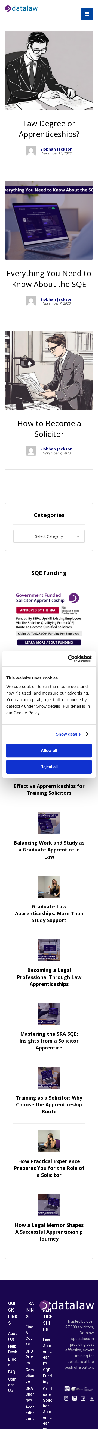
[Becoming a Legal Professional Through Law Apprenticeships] (49, 950)
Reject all (49, 766)
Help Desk (12, 1349)
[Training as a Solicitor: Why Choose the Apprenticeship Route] (49, 1078)
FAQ (11, 1372)
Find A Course (30, 1335)
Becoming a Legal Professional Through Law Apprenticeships (49, 977)
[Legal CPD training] (21, 8)
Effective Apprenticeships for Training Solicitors (49, 789)
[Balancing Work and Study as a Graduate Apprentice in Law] (49, 823)
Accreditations (30, 1413)
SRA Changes (30, 1394)
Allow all (49, 750)
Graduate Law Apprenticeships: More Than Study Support (49, 913)
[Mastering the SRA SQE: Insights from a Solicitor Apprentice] (49, 1014)
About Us (12, 1336)
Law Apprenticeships (47, 1351)
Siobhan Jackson (56, 149)
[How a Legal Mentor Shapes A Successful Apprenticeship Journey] (49, 1205)
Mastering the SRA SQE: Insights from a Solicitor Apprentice (49, 1041)
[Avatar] (31, 150)
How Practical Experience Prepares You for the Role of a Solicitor (49, 1168)
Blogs (12, 1362)
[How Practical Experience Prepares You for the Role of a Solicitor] (49, 1141)
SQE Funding (47, 1376)
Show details (68, 734)
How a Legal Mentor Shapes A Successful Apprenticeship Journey (49, 1232)
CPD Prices (29, 1357)
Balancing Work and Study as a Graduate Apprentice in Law (49, 849)
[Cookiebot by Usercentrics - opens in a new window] (69, 658)
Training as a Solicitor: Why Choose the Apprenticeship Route (49, 1104)
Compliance (30, 1376)
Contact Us (12, 1385)
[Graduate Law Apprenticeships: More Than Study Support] (49, 887)
